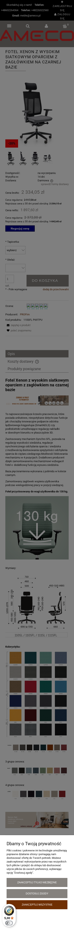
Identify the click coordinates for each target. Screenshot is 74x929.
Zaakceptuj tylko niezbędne (37, 882)
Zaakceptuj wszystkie (37, 904)
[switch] (9, 923)
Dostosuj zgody (37, 893)
